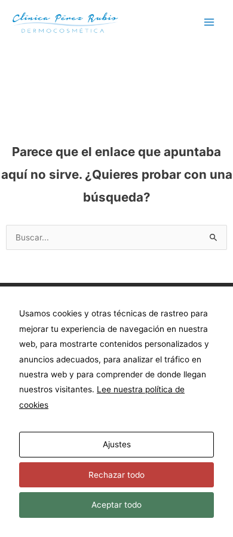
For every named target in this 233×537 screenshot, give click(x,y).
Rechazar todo (116, 475)
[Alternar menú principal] (209, 22)
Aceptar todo (116, 504)
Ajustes (117, 444)
